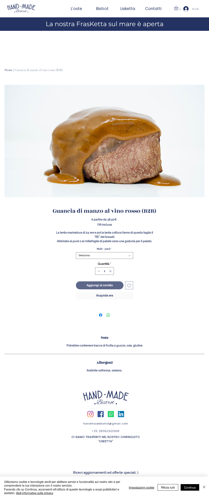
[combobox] (104, 255)
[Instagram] (90, 414)
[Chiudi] (204, 487)
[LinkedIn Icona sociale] (121, 414)
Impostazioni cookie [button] (141, 487)
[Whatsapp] (111, 414)
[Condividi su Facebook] (100, 315)
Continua (190, 487)
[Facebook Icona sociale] (101, 414)
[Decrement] (98, 271)
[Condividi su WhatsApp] (108, 315)
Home (8, 70)
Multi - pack (104, 248)
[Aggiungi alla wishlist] (129, 285)
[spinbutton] (104, 271)
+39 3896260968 (106, 431)
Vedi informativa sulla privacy (34, 493)
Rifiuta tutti (168, 487)
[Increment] (110, 271)
